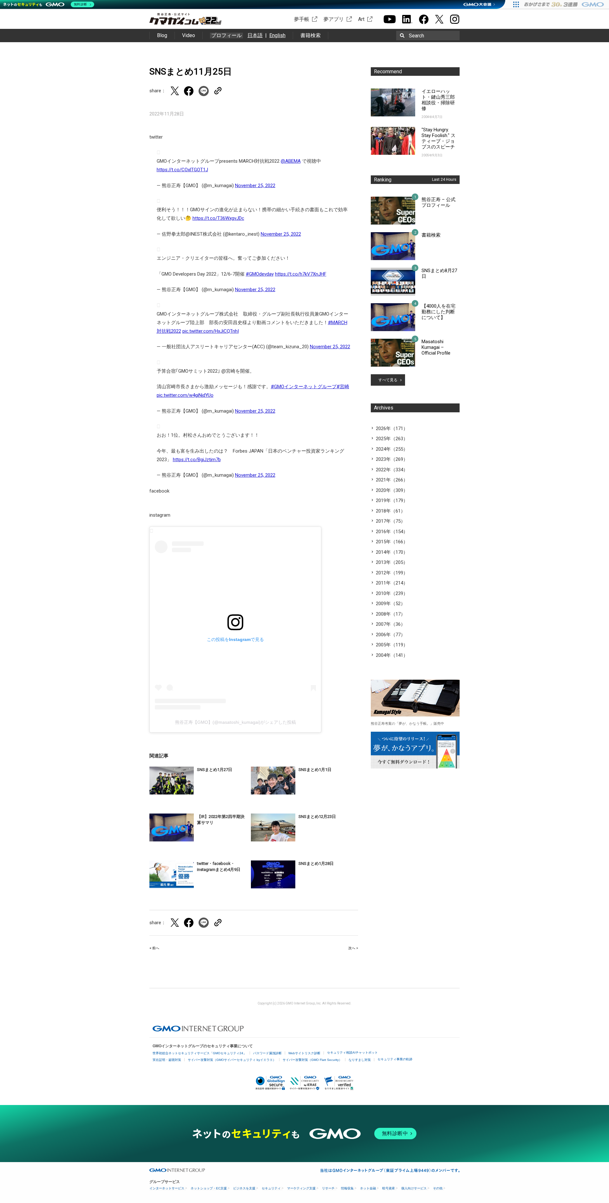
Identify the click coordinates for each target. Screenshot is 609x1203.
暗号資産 (388, 1188)
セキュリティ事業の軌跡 (394, 1059)
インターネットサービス (166, 1188)
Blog (162, 35)
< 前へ (154, 948)
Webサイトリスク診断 (304, 1053)
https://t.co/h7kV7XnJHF (300, 274)
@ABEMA (291, 161)
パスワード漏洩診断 (267, 1053)
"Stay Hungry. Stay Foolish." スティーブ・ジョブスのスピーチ (438, 138)
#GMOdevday (260, 274)
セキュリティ (271, 1188)
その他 (437, 1188)
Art (361, 19)
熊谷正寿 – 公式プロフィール (438, 202)
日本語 (255, 35)
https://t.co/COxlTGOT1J (182, 170)
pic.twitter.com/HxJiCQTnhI (210, 331)
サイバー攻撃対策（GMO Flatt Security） (312, 1060)
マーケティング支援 (301, 1188)
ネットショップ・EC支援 (209, 1188)
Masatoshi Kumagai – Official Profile (436, 347)
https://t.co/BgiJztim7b (197, 459)
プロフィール (226, 35)
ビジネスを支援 (244, 1188)
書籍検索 (310, 35)
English (277, 35)
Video (188, 35)
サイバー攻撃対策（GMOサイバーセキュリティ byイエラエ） (232, 1060)
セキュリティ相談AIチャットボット (352, 1052)
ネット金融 (368, 1188)
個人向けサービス (414, 1188)
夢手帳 (301, 19)
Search (416, 36)
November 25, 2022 (255, 185)
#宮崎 (343, 386)
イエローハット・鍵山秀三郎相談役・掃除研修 (438, 99)
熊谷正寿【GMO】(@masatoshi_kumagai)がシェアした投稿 (235, 722)
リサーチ (328, 1188)
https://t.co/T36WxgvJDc (218, 218)
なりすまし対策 (360, 1060)
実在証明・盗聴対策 (167, 1060)
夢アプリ (334, 19)
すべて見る (387, 380)
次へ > (353, 948)
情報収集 (347, 1188)
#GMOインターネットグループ (304, 386)
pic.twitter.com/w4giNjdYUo (185, 395)
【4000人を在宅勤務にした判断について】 (438, 311)
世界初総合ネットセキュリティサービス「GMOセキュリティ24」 (199, 1053)
